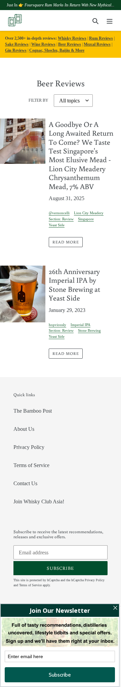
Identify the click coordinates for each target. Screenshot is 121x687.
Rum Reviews (101, 38)
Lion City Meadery (89, 213)
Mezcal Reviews (97, 44)
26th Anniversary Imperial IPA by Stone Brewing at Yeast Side (74, 284)
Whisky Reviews (72, 38)
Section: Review (61, 219)
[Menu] (110, 20)
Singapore (86, 219)
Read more (65, 241)
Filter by (38, 100)
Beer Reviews (69, 44)
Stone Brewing (89, 330)
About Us (23, 429)
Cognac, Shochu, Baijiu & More (56, 50)
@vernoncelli (59, 213)
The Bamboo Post (32, 411)
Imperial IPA (80, 325)
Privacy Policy (28, 447)
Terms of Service (31, 465)
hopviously (57, 325)
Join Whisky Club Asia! (38, 501)
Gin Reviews (16, 50)
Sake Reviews (17, 44)
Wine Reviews (43, 44)
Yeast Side (57, 225)
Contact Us (25, 483)
